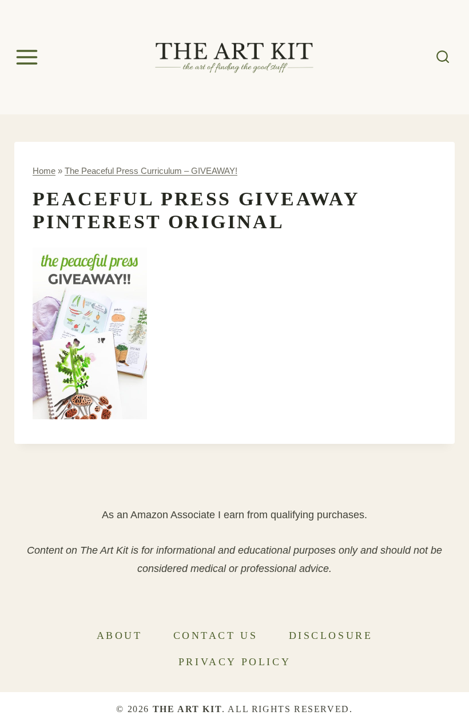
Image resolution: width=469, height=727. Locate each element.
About (119, 635)
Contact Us (215, 635)
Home (44, 171)
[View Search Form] (443, 57)
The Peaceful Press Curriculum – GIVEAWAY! (151, 171)
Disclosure (331, 635)
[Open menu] (28, 57)
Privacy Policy (234, 662)
